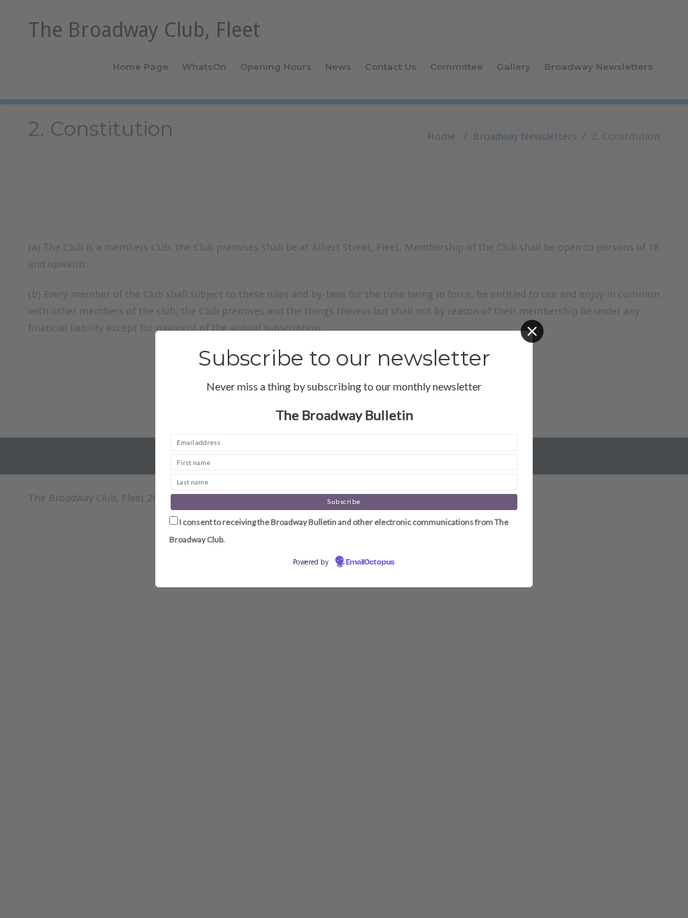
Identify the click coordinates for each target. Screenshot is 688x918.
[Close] (532, 331)
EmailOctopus (370, 562)
